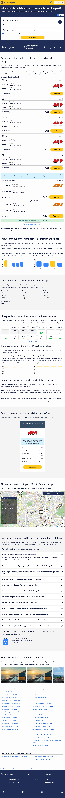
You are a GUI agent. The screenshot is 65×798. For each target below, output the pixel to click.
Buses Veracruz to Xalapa (39, 748)
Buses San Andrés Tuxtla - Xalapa (41, 726)
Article (47, 779)
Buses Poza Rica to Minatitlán (9, 717)
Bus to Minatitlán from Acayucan (10, 692)
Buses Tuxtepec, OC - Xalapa (40, 745)
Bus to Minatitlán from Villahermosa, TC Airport (14, 756)
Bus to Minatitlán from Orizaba (10, 709)
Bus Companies (14, 782)
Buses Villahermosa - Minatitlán (10, 732)
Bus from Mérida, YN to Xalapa (40, 712)
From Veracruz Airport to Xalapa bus (42, 759)
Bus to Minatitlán (22, 769)
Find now (57, 93)
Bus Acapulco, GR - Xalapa (39, 692)
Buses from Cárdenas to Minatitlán (11, 697)
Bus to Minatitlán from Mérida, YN (11, 703)
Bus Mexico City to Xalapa (39, 715)
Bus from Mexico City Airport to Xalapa (42, 756)
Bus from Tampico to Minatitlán (10, 729)
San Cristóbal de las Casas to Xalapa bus (43, 729)
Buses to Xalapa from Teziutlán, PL (41, 735)
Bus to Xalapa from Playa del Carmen (42, 723)
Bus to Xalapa (31, 769)
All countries (49, 782)
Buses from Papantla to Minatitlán (11, 712)
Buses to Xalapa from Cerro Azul (41, 697)
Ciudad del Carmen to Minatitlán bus (11, 700)
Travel (29, 782)
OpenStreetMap (55, 526)
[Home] (7, 2)
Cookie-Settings (32, 779)
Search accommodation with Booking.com (14, 33)
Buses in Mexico (12, 769)
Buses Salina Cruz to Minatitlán (10, 726)
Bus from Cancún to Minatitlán (10, 695)
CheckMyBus (3, 769)
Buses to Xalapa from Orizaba (40, 717)
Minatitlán (49, 493)
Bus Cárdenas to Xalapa (38, 695)
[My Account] (50, 2)
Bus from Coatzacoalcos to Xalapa (41, 703)
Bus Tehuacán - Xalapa (38, 732)
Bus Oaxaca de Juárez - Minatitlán (11, 706)
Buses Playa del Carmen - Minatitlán (11, 715)
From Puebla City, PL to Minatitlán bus (12, 720)
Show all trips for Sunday (33, 224)
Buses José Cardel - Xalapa (39, 709)
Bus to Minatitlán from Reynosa (10, 723)
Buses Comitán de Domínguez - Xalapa (42, 706)
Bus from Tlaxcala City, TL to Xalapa (42, 737)
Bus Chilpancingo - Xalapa (39, 700)
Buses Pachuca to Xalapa (39, 720)
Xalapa (60, 493)
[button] (44, 525)
